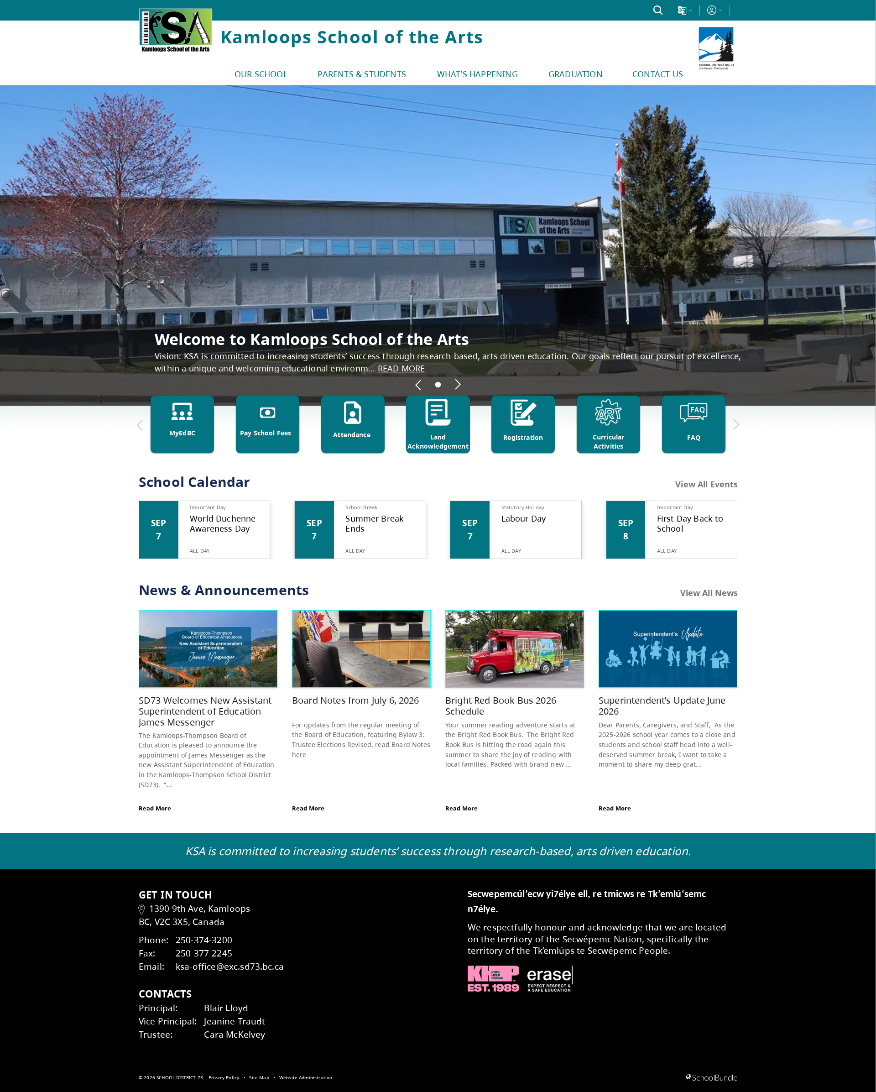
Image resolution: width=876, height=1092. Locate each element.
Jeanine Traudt (234, 1021)
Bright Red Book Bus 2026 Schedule (500, 705)
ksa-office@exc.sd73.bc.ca (230, 966)
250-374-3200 (204, 940)
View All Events (706, 484)
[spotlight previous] (418, 385)
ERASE (550, 979)
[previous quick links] (140, 425)
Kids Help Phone (493, 979)
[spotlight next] (458, 385)
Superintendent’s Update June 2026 (662, 705)
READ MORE (401, 368)
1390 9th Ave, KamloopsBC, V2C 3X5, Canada (194, 915)
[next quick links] (736, 425)
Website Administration (306, 1077)
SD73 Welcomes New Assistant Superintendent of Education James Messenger (205, 711)
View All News (709, 592)
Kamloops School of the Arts (352, 36)
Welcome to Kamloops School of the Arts (312, 339)
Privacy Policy (224, 1077)
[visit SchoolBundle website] (711, 1078)
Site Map (259, 1077)
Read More (155, 808)
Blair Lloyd (226, 1008)
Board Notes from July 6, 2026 (355, 700)
